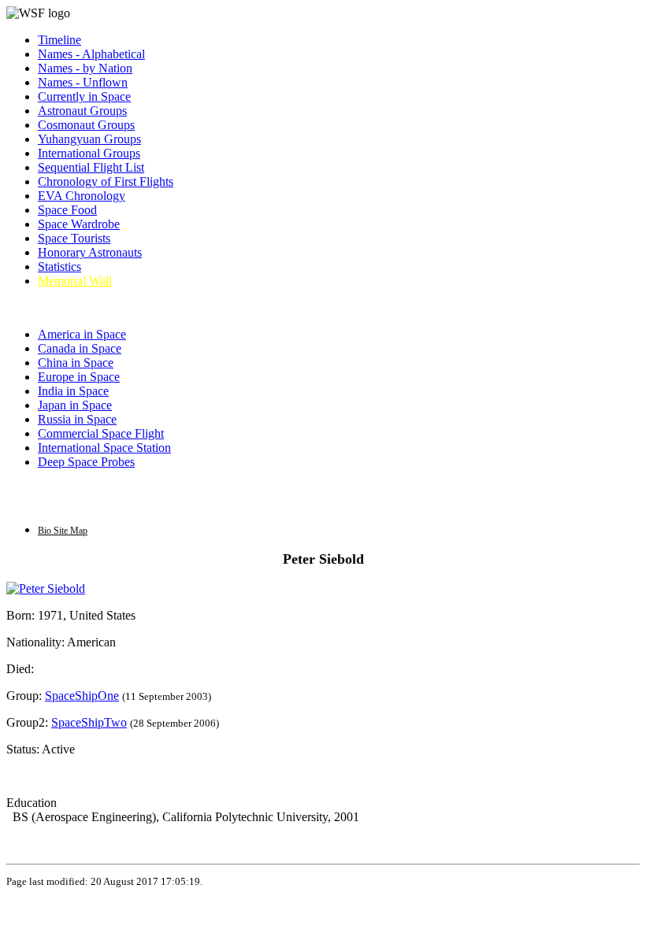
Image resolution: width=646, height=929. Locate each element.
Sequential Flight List (91, 167)
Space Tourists (74, 238)
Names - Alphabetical (91, 54)
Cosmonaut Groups (86, 124)
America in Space (82, 334)
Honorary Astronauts (90, 252)
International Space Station (104, 447)
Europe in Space (79, 376)
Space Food (67, 210)
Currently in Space (84, 96)
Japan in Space (75, 405)
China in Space (75, 362)
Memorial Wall (75, 280)
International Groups (89, 153)
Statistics (59, 266)
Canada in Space (79, 348)
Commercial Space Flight (101, 433)
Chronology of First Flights (105, 181)
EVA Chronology (81, 195)
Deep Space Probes (86, 461)
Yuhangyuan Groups (89, 139)
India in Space (73, 391)
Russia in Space (77, 419)
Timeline (59, 39)
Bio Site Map (62, 530)
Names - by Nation (85, 68)
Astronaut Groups (82, 110)
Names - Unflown (83, 82)
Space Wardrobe (79, 224)
